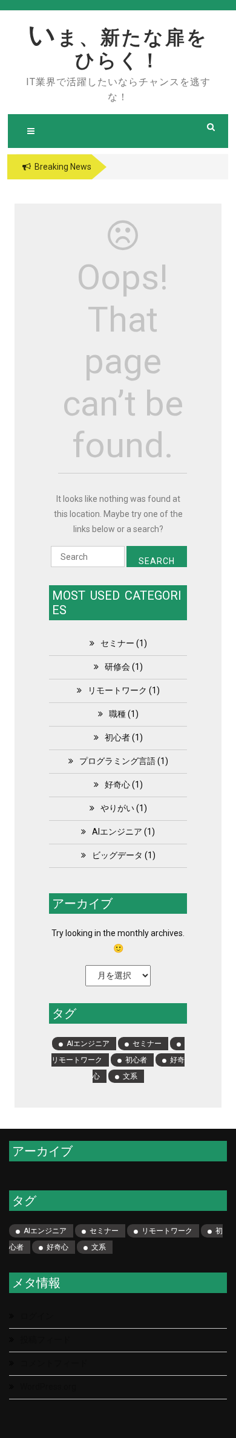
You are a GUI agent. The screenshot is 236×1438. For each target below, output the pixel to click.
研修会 (117, 667)
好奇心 (117, 784)
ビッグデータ (117, 855)
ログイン (37, 1316)
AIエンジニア (117, 831)
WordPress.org (48, 1386)
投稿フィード (45, 1339)
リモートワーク (117, 690)
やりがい (117, 808)
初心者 (117, 737)
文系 (130, 1076)
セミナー (117, 643)
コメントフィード (54, 1363)
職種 (117, 714)
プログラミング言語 (117, 761)
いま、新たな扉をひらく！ (118, 49)
